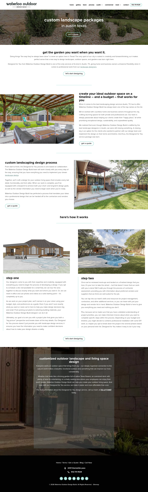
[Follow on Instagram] (69, 478)
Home (58, 463)
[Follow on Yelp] (78, 478)
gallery (78, 5)
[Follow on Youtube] (74, 478)
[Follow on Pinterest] (82, 478)
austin (98, 5)
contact (126, 5)
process (91, 5)
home (72, 5)
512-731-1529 (136, 5)
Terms (64, 463)
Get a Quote (73, 463)
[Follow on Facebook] (65, 478)
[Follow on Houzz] (86, 478)
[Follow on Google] (61, 478)
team (85, 5)
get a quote (73, 34)
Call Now (88, 463)
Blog (81, 463)
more (117, 5)
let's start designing (74, 74)
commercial (109, 5)
